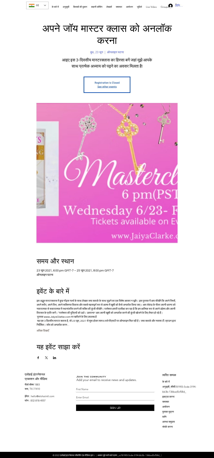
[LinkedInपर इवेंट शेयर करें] (54, 357)
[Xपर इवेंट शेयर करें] (46, 357)
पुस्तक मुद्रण (168, 411)
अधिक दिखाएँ (43, 330)
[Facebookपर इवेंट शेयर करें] (38, 357)
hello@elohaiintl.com (42, 396)
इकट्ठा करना (168, 396)
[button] (96, 5)
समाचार (165, 401)
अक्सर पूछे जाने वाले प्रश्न (107, 455)
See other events (107, 86)
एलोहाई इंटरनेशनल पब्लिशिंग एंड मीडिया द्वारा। (77, 455)
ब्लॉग (164, 416)
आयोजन (166, 406)
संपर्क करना (167, 426)
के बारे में (166, 381)
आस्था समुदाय (168, 421)
